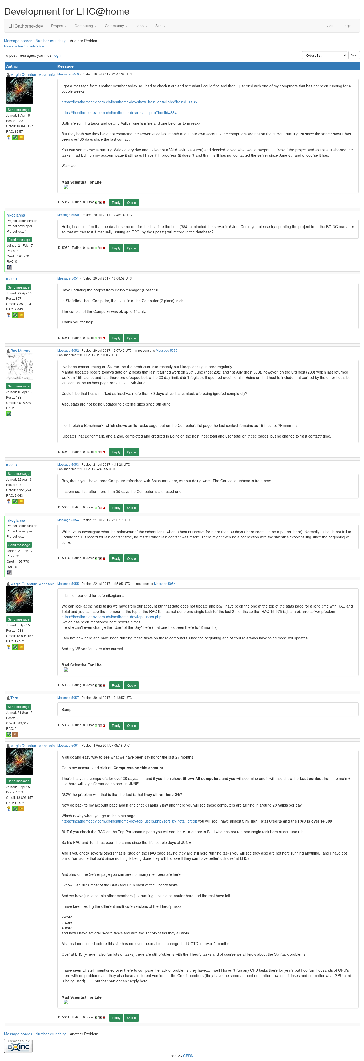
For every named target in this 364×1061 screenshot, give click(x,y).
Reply (116, 202)
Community (115, 25)
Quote (131, 202)
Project (57, 25)
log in (58, 55)
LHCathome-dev (25, 25)
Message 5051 (68, 278)
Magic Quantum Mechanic (32, 74)
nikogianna (16, 215)
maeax (12, 278)
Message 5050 (68, 214)
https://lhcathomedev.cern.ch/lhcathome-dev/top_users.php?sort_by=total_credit (129, 821)
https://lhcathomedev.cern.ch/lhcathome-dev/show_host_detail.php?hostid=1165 (129, 101)
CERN (188, 1055)
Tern (14, 697)
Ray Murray (20, 350)
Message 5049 (68, 74)
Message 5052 (68, 350)
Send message (19, 109)
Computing (84, 25)
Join (330, 25)
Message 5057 (68, 697)
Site (159, 25)
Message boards (18, 40)
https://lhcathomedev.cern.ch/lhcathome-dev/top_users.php (111, 616)
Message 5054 (68, 519)
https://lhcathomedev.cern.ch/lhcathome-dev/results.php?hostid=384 (119, 112)
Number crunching (51, 40)
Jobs (140, 25)
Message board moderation (24, 46)
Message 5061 (68, 745)
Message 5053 (68, 464)
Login (347, 25)
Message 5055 (68, 583)
